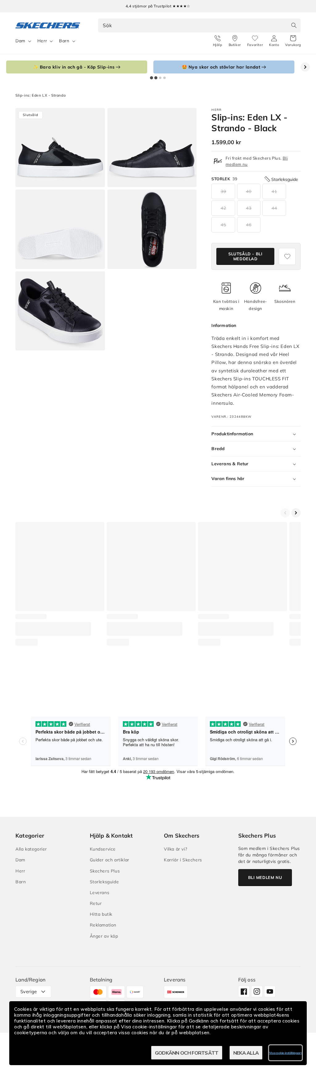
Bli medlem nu (265, 877)
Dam (20, 41)
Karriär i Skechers (183, 860)
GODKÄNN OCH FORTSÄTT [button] (186, 1053)
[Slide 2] (155, 77)
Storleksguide (104, 882)
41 (274, 191)
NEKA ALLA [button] (246, 1053)
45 (223, 225)
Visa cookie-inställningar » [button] (285, 1053)
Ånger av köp (104, 936)
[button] (293, 41)
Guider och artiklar (109, 860)
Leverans (100, 892)
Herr (42, 41)
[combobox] (199, 25)
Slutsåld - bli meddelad (245, 256)
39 (223, 191)
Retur (96, 903)
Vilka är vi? (175, 849)
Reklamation (103, 925)
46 (249, 225)
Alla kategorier (31, 849)
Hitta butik (101, 914)
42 (223, 208)
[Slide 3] (160, 78)
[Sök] (294, 25)
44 (274, 208)
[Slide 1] (151, 77)
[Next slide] (305, 67)
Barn (64, 41)
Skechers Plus (105, 871)
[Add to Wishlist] (287, 256)
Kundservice (103, 849)
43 (249, 208)
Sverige (28, 991)
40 (249, 191)
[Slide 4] (164, 78)
